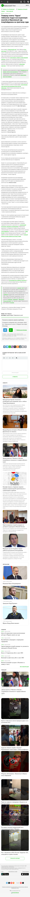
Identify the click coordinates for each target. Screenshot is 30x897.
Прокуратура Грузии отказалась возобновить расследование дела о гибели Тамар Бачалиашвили (15, 401)
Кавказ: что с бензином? (9, 9)
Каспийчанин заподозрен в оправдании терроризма (12, 640)
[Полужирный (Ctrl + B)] (4, 358)
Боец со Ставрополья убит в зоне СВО (12, 653)
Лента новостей (9, 11)
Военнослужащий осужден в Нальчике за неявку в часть (13, 663)
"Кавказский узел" (12, 49)
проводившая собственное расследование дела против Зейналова (14, 86)
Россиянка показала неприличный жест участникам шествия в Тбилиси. (12, 828)
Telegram (6, 294)
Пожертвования (25, 871)
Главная (3, 11)
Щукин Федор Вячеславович (11, 623)
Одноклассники (7, 301)
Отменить (15, 376)
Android (19, 288)
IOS (23, 288)
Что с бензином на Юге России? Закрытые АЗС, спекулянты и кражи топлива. (15, 853)
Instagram (15, 299)
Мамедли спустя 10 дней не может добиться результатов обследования (13, 549)
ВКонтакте (21, 299)
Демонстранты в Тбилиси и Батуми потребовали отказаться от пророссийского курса (15, 460)
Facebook (10, 299)
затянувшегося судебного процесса (17, 280)
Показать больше (15, 858)
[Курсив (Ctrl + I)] (6, 358)
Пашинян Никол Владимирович (12, 583)
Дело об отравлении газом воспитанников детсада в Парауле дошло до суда (13, 634)
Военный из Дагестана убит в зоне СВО (12, 658)
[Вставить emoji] (16, 358)
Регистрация (15, 372)
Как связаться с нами (12, 871)
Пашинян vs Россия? (22, 9)
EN (4, 1)
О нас (2, 871)
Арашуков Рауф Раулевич (10, 603)
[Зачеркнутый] (12, 358)
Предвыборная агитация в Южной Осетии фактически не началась (15, 430)
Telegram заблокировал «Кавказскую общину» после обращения (14, 774)
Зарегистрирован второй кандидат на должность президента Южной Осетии (14, 525)
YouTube (12, 302)
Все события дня (24, 666)
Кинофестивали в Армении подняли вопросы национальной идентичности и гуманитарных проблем (14, 488)
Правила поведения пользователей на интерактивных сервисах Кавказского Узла (15, 887)
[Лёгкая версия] (7, 1)
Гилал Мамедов (5, 231)
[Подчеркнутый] (9, 358)
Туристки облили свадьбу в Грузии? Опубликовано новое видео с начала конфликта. (15, 748)
